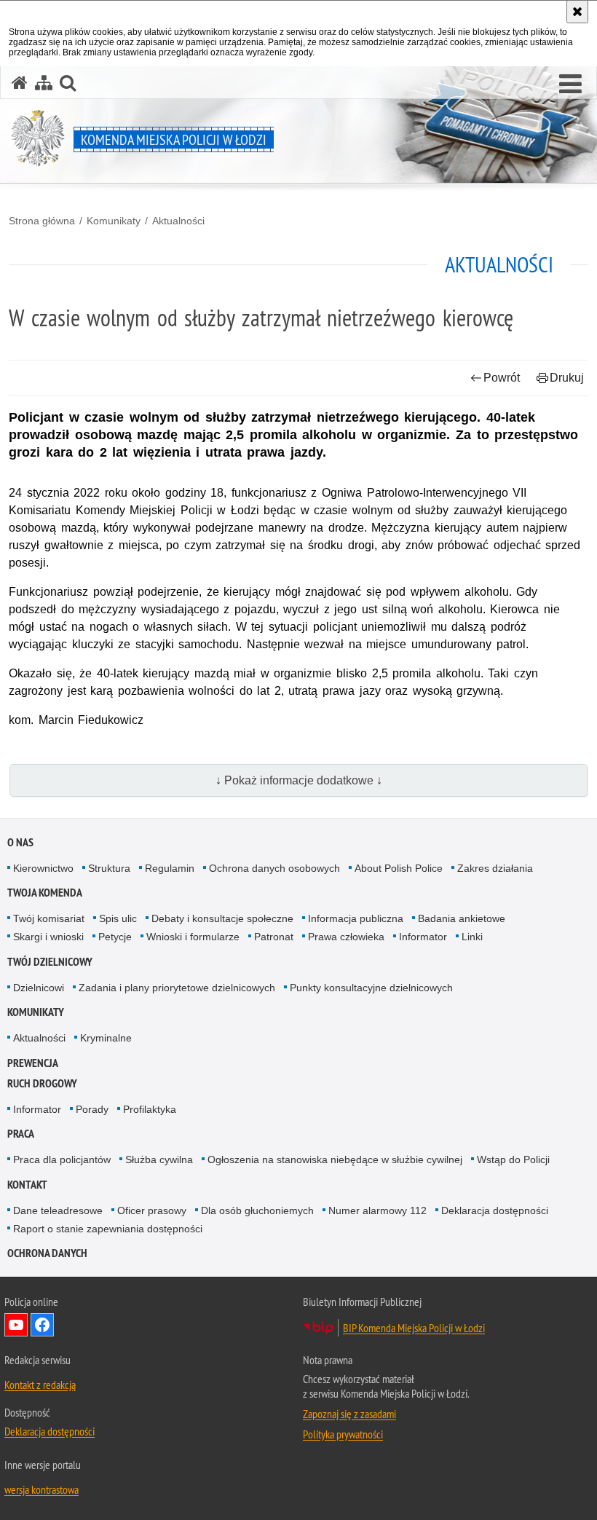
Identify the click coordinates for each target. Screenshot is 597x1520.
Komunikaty (114, 221)
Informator (423, 936)
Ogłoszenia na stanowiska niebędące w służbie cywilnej (334, 1159)
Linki (472, 936)
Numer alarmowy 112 (377, 1210)
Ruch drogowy (42, 1083)
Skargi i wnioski (48, 936)
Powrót (501, 377)
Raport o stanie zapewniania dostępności (107, 1228)
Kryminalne (106, 1038)
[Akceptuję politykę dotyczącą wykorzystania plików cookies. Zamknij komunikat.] (577, 11)
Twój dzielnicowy (49, 961)
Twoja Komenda (44, 892)
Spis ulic (118, 918)
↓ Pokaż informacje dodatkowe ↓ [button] (299, 780)
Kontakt (27, 1184)
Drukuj (567, 377)
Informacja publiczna (355, 918)
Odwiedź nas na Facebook (42, 1324)
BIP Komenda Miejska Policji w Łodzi (414, 1327)
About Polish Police (399, 868)
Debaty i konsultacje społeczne (222, 918)
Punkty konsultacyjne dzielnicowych (371, 987)
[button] (570, 84)
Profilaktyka (149, 1109)
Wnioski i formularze (193, 936)
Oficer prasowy (151, 1210)
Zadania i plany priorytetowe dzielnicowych (177, 987)
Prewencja (32, 1063)
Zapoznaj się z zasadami (349, 1413)
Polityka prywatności (343, 1434)
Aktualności (178, 221)
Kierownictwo (43, 868)
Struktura (109, 868)
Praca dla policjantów (62, 1159)
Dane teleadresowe (58, 1210)
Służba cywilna (159, 1159)
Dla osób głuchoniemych (257, 1210)
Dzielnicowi (38, 987)
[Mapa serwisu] (43, 83)
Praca (20, 1133)
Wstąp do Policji (513, 1159)
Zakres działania (495, 868)
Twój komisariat (48, 918)
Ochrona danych (47, 1253)
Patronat (273, 936)
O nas (20, 842)
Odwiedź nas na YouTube (16, 1324)
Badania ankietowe (461, 918)
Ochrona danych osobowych (274, 868)
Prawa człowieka (346, 936)
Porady (92, 1109)
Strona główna (42, 221)
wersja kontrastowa (41, 1489)
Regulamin (169, 868)
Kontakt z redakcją (40, 1384)
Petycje (115, 936)
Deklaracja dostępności (494, 1210)
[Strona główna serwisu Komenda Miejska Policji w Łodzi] (20, 83)
